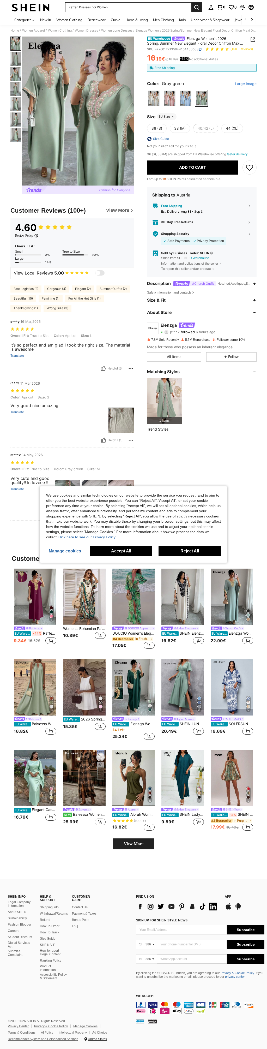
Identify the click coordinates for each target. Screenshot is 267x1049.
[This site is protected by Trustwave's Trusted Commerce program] (140, 1021)
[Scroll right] (252, 20)
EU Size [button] (164, 116)
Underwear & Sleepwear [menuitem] (210, 20)
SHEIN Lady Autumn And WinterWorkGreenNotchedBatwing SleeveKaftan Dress (183, 814)
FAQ (75, 926)
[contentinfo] (200, 1008)
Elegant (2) (83, 289)
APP (228, 896)
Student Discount (20, 937)
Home (14, 30)
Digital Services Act (19, 944)
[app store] (228, 909)
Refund (45, 920)
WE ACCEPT (145, 996)
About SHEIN (17, 912)
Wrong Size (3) (57, 308)
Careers (13, 931)
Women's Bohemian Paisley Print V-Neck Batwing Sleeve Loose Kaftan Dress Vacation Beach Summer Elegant (84, 629)
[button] (242, 7)
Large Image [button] (246, 84)
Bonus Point (80, 920)
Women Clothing (60, 30)
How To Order (49, 926)
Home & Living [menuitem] (136, 20)
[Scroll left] (245, 20)
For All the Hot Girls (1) (84, 298)
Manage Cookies (85, 1026)
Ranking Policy (50, 960)
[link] (221, 7)
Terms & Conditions (21, 1032)
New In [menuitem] (45, 20)
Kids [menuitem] (182, 20)
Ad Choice (99, 1032)
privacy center (235, 977)
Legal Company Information (19, 904)
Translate (17, 355)
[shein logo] (31, 7)
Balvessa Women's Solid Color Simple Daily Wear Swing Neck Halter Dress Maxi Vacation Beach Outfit (35, 724)
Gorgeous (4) (56, 289)
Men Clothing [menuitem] (163, 20)
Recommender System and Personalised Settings (43, 1039)
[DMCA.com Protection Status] (152, 1021)
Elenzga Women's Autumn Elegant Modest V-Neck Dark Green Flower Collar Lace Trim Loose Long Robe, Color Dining (134, 724)
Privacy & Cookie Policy (237, 973)
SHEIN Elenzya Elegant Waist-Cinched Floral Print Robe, (183, 633)
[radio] (153, 98)
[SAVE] (249, 167)
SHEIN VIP (47, 945)
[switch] (100, 273)
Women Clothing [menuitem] (69, 20)
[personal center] (211, 7)
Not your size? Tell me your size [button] (170, 146)
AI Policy (47, 1032)
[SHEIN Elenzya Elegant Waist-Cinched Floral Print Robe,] (182, 597)
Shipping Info (49, 907)
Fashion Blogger (19, 924)
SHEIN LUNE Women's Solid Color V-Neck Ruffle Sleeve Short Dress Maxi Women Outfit (183, 724)
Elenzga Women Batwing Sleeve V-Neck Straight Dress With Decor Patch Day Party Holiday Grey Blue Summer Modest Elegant (232, 633)
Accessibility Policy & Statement (53, 976)
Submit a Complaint (15, 953)
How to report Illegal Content (50, 952)
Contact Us (80, 907)
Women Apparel (33, 30)
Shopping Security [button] (175, 234)
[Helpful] (103, 368)
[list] (178, 906)
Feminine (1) (50, 298)
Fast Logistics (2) (26, 289)
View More (133, 844)
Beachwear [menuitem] (97, 20)
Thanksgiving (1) (26, 308)
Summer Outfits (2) (113, 289)
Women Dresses (86, 30)
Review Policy (24, 235)
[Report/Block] (131, 368)
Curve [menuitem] (115, 20)
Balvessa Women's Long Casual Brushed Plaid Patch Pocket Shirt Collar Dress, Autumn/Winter (85, 814)
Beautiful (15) (23, 298)
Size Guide (48, 938)
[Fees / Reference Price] (166, 59)
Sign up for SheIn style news (161, 920)
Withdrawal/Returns (54, 913)
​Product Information (48, 968)
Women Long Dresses (116, 30)
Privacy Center (18, 1026)
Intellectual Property (73, 1032)
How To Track (49, 932)
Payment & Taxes (84, 913)
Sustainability (17, 918)
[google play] (238, 909)
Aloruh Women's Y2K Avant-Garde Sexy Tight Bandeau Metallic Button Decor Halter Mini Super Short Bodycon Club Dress (134, 814)
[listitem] (164, 401)
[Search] (196, 7)
